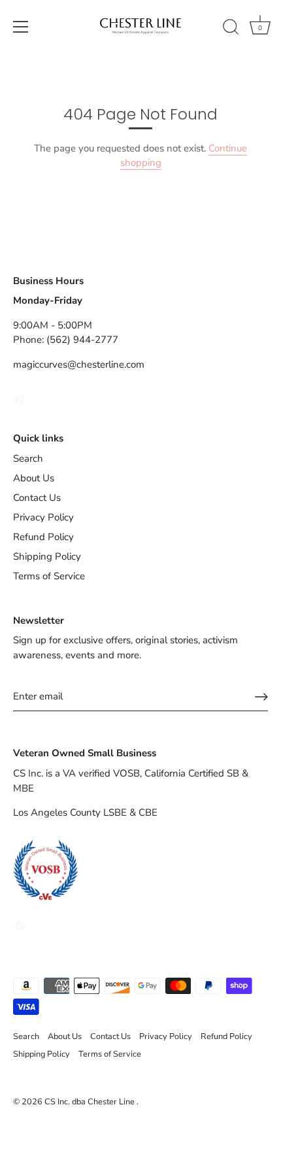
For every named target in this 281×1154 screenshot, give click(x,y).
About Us (33, 478)
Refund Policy (43, 536)
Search (28, 458)
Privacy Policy (43, 517)
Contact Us (37, 497)
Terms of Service (49, 576)
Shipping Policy (47, 556)
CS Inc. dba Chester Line (90, 1102)
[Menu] (21, 26)
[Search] (230, 28)
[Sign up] (261, 696)
